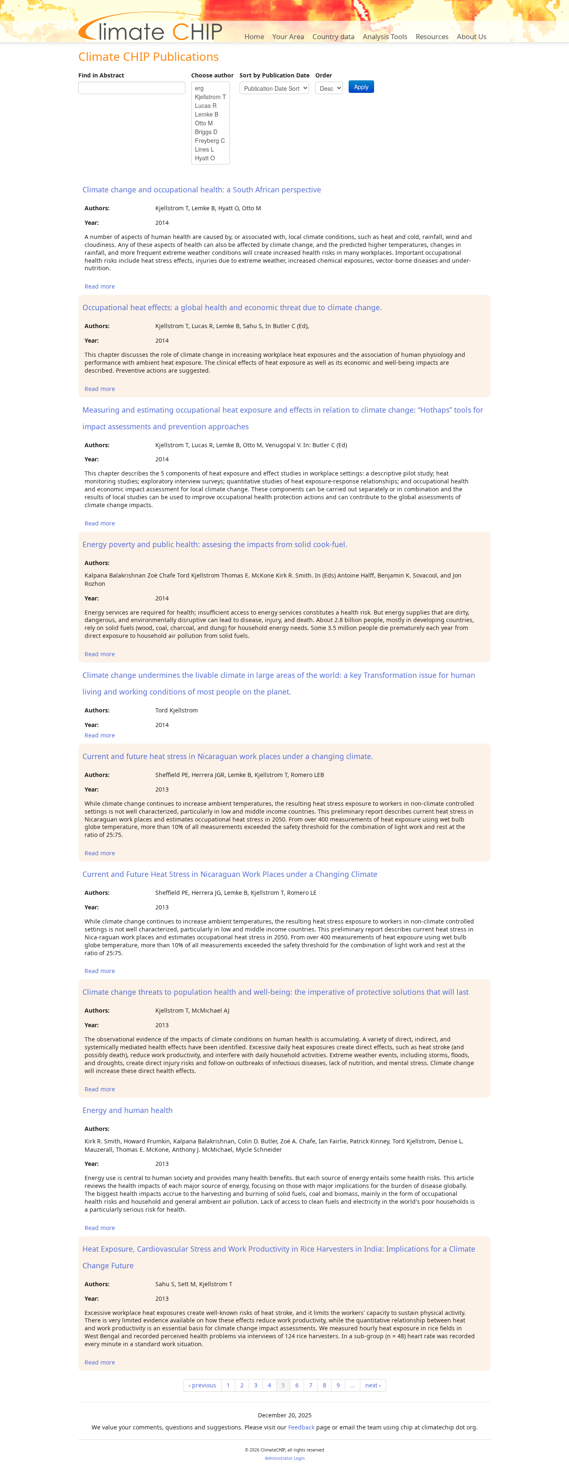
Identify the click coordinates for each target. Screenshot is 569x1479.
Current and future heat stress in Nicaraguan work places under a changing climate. (227, 756)
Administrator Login (284, 1458)
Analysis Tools (385, 36)
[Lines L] (210, 149)
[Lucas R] (210, 105)
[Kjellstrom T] (210, 96)
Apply (361, 86)
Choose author (212, 75)
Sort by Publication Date (274, 75)
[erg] (210, 88)
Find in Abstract (101, 75)
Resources (432, 36)
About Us (472, 36)
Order (323, 75)
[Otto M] (210, 123)
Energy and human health (127, 1110)
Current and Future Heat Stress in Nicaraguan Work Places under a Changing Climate (229, 874)
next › (373, 1385)
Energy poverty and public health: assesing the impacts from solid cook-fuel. (214, 544)
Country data (333, 36)
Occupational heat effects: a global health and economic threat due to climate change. (232, 307)
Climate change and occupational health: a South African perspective (201, 189)
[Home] (150, 26)
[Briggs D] (210, 131)
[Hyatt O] (210, 158)
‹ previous (202, 1385)
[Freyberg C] (210, 140)
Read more (100, 286)
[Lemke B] (210, 114)
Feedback (301, 1427)
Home (254, 36)
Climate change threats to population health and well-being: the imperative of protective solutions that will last (275, 992)
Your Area (288, 36)
